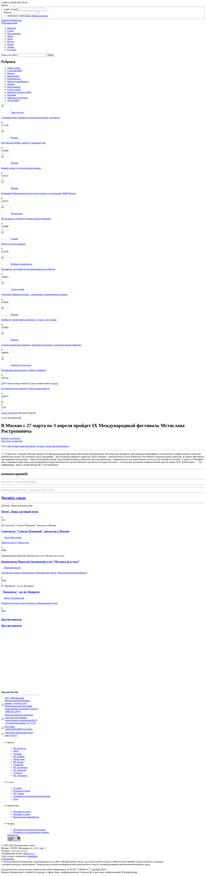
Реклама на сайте (22, 811)
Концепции (13, 76)
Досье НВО (13, 100)
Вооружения (13, 87)
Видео (10, 41)
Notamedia (32, 856)
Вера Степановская (14, 598)
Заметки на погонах (17, 97)
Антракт (17, 754)
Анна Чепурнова (13, 537)
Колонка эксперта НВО (19, 92)
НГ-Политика (20, 767)
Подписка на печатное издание (29, 829)
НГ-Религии (19, 748)
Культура (12, 413)
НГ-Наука (18, 762)
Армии (10, 84)
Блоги (10, 44)
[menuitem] (106, 28)
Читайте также (13, 498)
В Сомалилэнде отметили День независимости (25, 388)
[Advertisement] (19, 660)
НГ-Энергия (19, 770)
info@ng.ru (28, 853)
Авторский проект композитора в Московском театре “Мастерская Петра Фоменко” (44, 572)
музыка (40, 446)
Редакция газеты (21, 791)
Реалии (11, 73)
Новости (11, 28)
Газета (10, 30)
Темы (10, 36)
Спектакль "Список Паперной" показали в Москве (35, 531)
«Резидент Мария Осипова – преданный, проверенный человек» (34, 294)
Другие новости (11, 619)
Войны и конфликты (18, 81)
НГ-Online (18, 793)
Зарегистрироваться (11, 20)
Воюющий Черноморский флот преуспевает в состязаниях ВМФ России (38, 193)
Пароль (7, 12)
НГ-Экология (20, 775)
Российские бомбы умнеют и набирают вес (23, 143)
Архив (10, 47)
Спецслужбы (14, 89)
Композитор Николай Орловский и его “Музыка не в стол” (40, 561)
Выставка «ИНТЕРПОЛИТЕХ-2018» (19, 727)
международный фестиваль (21, 446)
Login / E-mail (10, 9)
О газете (11, 49)
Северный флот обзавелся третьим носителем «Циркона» (30, 117)
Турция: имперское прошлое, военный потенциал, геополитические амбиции (41, 345)
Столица (17, 772)
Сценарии (18, 764)
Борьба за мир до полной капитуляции (21, 168)
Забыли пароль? (40, 15)
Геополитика (14, 78)
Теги (15, 799)
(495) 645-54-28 (19, 851)
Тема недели (13, 68)
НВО (16, 751)
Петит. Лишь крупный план (19, 511)
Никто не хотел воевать (13, 244)
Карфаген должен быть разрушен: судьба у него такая (28, 319)
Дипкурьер (19, 759)
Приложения (14, 33)
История (11, 95)
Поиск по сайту (9, 55)
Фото (10, 39)
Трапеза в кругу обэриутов (15, 542)
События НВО (14, 70)
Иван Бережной (12, 567)
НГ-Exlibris (19, 756)
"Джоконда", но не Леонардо (20, 591)
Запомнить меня (15, 15)
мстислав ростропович (57, 446)
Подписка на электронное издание (31, 832)
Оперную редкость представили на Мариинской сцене (29, 603)
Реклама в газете (21, 814)
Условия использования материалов (31, 796)
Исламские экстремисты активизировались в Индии (28, 269)
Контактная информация (26, 817)
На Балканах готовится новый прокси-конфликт (26, 218)
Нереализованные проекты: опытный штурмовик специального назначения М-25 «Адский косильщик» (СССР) (21, 719)
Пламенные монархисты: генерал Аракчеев (23, 370)
